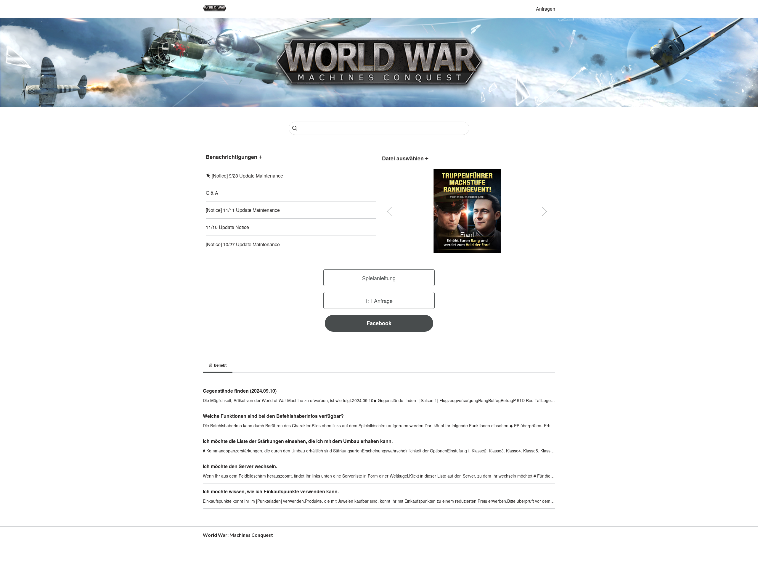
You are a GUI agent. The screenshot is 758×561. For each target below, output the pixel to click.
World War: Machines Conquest (238, 535)
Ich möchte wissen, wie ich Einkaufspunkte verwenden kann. (271, 491)
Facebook (379, 323)
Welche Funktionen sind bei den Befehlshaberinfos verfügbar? (273, 415)
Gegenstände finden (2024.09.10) (240, 390)
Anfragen (545, 8)
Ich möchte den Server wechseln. (240, 466)
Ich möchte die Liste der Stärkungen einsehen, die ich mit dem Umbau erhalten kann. (298, 441)
